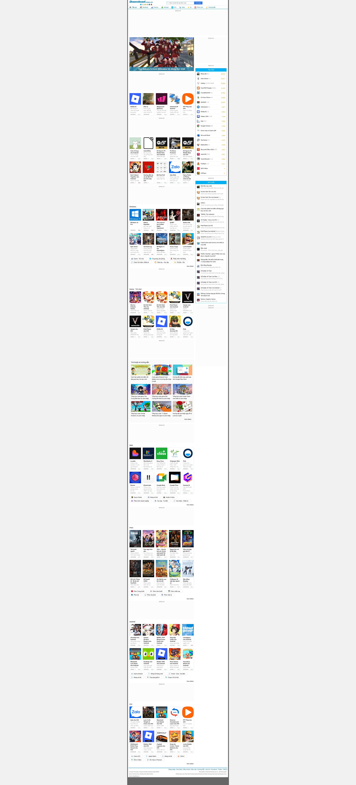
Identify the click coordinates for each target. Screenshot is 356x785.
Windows (132, 207)
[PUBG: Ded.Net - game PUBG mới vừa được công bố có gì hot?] (198, 255)
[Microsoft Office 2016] (198, 149)
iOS (130, 704)
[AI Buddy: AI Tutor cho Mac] (198, 277)
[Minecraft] (198, 74)
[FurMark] (198, 163)
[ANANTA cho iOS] (198, 238)
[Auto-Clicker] (198, 78)
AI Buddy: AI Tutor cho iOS (210, 282)
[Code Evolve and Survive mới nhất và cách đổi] (198, 243)
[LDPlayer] (198, 173)
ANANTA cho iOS (211, 237)
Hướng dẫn (200, 769)
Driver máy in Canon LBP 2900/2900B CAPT (208, 131)
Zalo (203, 121)
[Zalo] (198, 121)
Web (131, 445)
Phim (131, 528)
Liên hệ (207, 769)
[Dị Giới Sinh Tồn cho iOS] (198, 192)
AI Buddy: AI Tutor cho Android (211, 288)
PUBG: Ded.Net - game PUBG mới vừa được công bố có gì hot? (213, 255)
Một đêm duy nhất (206, 186)
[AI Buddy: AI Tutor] (198, 272)
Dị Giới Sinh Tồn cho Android (210, 197)
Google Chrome (207, 126)
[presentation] (133, 54)
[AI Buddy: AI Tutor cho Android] (198, 288)
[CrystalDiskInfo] (198, 92)
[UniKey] (198, 83)
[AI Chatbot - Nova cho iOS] (198, 221)
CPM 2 (203, 203)
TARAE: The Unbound (207, 214)
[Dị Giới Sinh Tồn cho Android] (198, 198)
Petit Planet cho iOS (207, 225)
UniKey (207, 83)
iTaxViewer (205, 140)
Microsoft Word (207, 136)
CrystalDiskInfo (206, 93)
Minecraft (205, 74)
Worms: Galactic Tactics (208, 299)
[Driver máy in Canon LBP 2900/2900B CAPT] (198, 130)
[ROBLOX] (198, 111)
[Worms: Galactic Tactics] (198, 300)
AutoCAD (205, 154)
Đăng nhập (172, 769)
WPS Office (204, 168)
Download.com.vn (213, 771)
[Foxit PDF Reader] (198, 88)
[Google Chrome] (198, 126)
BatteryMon (205, 145)
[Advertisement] (178, 25)
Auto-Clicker (205, 78)
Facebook (214, 769)
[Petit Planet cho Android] (198, 232)
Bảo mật (193, 769)
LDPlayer (203, 173)
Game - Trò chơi (135, 289)
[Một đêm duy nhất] (198, 187)
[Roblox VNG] (198, 116)
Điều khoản (186, 769)
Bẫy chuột (204, 248)
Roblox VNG (206, 116)
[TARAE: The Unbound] (198, 215)
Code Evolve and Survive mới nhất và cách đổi (212, 243)
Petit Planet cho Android (212, 231)
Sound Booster (207, 159)
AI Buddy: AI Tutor (206, 271)
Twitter (220, 769)
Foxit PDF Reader (208, 88)
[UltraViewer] (198, 107)
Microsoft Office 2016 (209, 150)
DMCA (225, 769)
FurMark (205, 163)
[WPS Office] (198, 168)
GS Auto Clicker (207, 97)
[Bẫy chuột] (198, 249)
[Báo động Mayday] (198, 266)
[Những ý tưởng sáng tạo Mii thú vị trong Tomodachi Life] (198, 294)
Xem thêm (190, 266)
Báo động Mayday (206, 265)
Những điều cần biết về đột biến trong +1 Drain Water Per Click (212, 260)
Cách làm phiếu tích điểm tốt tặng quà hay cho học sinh (212, 210)
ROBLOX (205, 111)
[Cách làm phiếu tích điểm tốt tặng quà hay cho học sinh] (198, 209)
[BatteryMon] (198, 145)
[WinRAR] (198, 102)
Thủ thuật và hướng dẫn (140, 362)
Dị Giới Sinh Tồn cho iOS (208, 191)
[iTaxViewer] (198, 140)
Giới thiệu (179, 769)
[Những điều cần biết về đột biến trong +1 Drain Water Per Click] (198, 260)
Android (132, 622)
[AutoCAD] (198, 154)
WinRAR (205, 102)
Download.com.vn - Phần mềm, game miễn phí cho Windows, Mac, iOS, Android (141, 2)
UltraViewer (205, 107)
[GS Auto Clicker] (198, 97)
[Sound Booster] (198, 159)
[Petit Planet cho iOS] (198, 226)
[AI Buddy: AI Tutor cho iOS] (198, 283)
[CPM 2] (198, 204)
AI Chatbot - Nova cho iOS (210, 220)
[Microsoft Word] (198, 135)
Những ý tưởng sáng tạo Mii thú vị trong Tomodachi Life (213, 294)
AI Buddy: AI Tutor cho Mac (210, 276)
